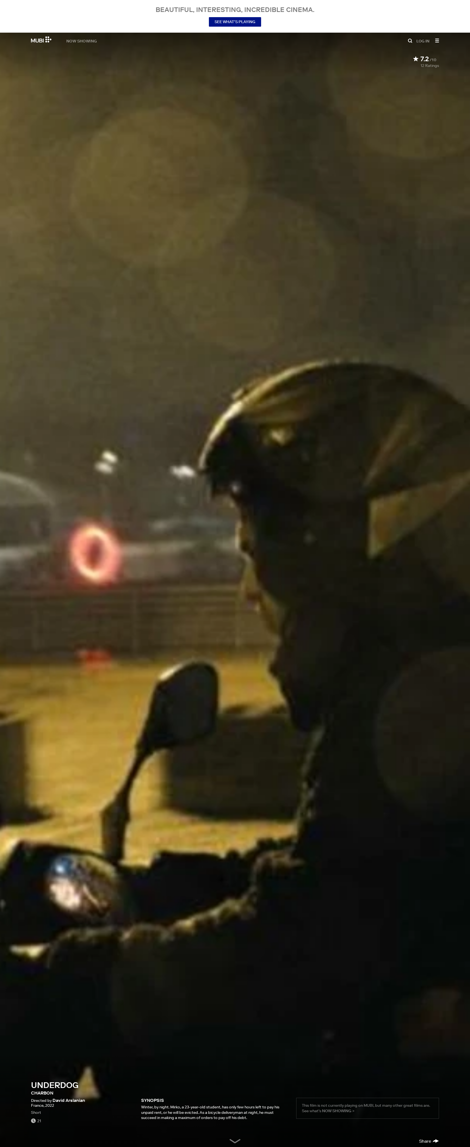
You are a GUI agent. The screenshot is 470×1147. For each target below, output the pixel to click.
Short (36, 1112)
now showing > (338, 1110)
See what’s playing (235, 21)
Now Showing (81, 41)
